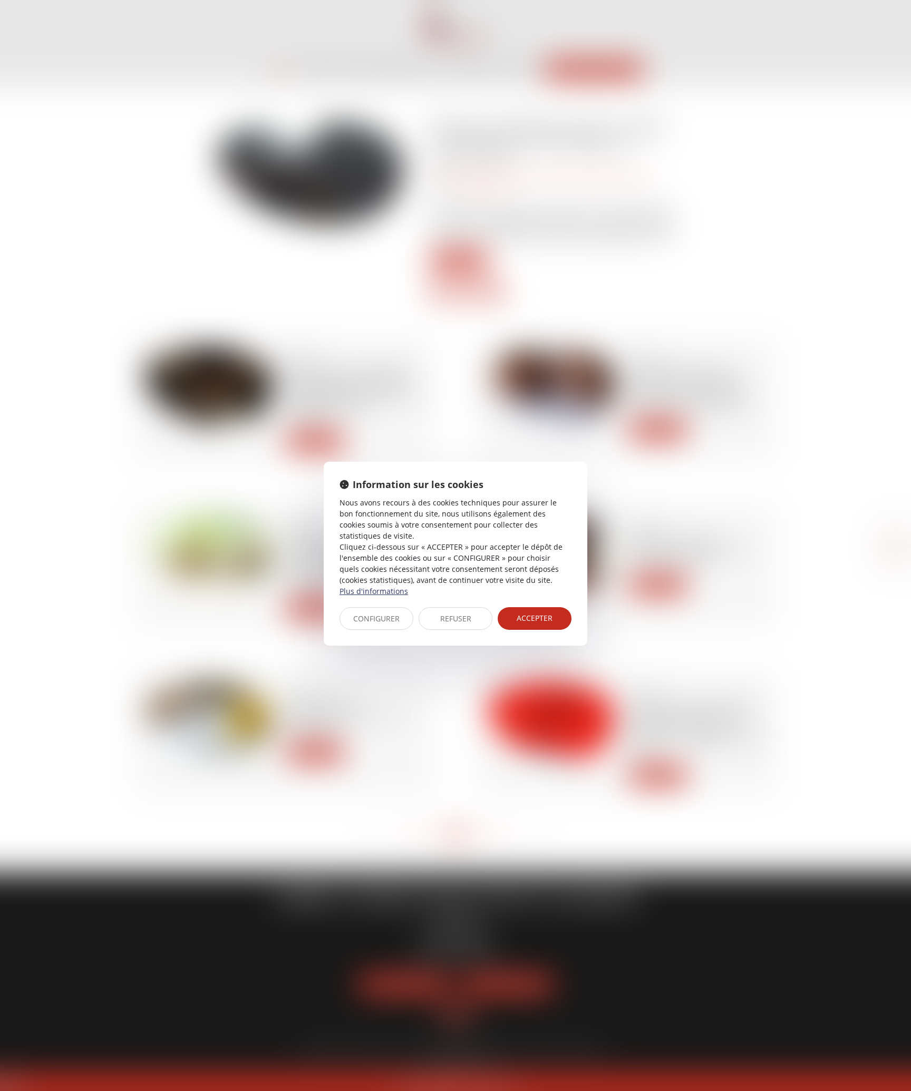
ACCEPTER (535, 618)
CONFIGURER (376, 618)
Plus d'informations (374, 591)
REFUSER (455, 618)
